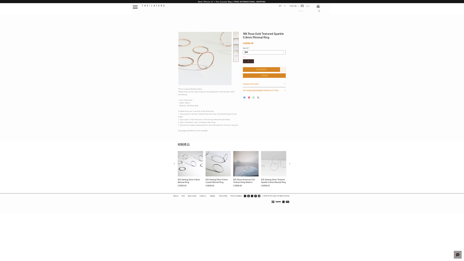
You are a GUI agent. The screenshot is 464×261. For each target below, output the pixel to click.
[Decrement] (244, 62)
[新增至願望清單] (283, 70)
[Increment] (252, 62)
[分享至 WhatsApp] (253, 97)
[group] (232, 170)
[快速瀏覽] (190, 164)
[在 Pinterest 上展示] (249, 97)
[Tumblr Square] (252, 196)
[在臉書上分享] (244, 97)
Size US (246, 49)
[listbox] (294, 6)
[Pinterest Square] (255, 196)
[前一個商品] (174, 164)
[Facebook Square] (245, 196)
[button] (294, 6)
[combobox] (264, 53)
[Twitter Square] (248, 196)
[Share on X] (258, 97)
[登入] (302, 6)
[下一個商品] (289, 164)
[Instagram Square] (259, 196)
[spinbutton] (248, 62)
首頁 (180, 23)
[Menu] (136, 7)
